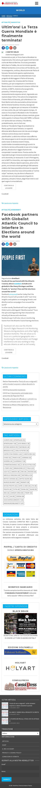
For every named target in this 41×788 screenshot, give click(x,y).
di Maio (7, 458)
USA (12, 496)
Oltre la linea (24, 486)
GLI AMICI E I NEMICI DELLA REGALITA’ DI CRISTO (24, 712)
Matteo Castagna (11, 479)
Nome (3, 771)
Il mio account (8, 749)
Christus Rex (29, 454)
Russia (24, 489)
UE (6, 496)
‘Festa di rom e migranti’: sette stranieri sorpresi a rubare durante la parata (20, 384)
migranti (25, 482)
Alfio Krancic (24, 444)
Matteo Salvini (26, 479)
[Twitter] (7, 48)
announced (13, 294)
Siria (6, 493)
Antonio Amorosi (11, 447)
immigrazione (19, 468)
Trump (28, 493)
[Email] (14, 48)
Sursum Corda (17, 493)
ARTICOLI (5, 741)
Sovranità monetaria (17, 390)
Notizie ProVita (10, 486)
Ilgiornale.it (19, 461)
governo (8, 461)
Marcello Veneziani (12, 475)
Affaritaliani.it (10, 444)
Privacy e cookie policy (11, 753)
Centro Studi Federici (13, 454)
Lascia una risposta (11, 203)
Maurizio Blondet (11, 482)
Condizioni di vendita (10, 757)
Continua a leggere (9, 186)
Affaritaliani (19, 440)
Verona (20, 496)
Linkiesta (15, 472)
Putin (16, 489)
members (18, 284)
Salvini (33, 489)
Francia (16, 458)
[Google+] (11, 48)
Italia (30, 468)
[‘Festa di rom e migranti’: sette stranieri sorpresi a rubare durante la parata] (5, 705)
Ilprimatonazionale (12, 465)
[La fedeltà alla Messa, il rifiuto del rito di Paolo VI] (5, 721)
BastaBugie (24, 447)
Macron (32, 472)
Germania (26, 458)
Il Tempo (8, 468)
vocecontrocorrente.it (13, 500)
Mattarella (27, 475)
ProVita (7, 489)
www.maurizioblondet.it (14, 503)
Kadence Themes (28, 785)
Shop (4, 745)
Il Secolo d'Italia (28, 465)
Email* (4, 764)
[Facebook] (3, 48)
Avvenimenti (16, 210)
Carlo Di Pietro (21, 451)
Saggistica (15, 22)
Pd (34, 486)
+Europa (8, 440)
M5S (23, 472)
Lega (6, 472)
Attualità (6, 22)
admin (17, 45)
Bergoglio (8, 451)
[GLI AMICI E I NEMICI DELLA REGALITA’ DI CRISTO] (5, 713)
